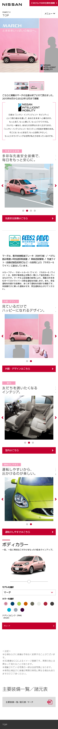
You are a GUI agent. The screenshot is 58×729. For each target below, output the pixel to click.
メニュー (48, 14)
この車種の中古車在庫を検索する (43, 3)
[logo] (12, 4)
